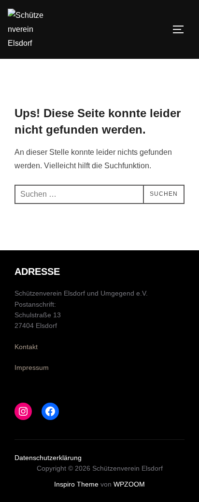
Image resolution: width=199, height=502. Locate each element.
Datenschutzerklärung (48, 457)
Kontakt (26, 347)
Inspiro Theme (76, 484)
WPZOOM (129, 484)
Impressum (31, 367)
